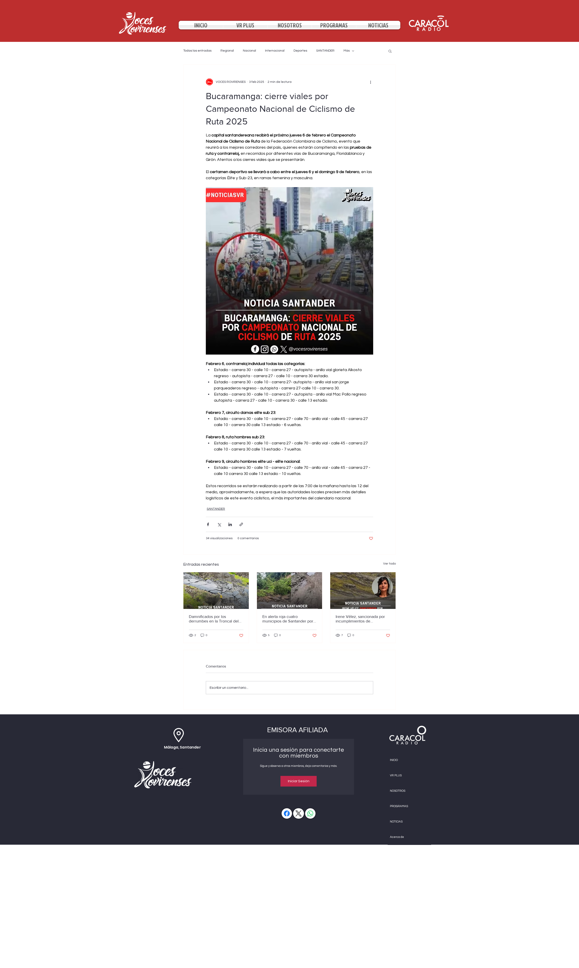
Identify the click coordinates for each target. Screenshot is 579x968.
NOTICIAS (396, 821)
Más (347, 50)
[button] (390, 51)
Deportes (300, 50)
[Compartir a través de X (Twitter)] (219, 524)
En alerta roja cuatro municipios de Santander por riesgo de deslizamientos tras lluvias (288, 618)
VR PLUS (396, 775)
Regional (227, 50)
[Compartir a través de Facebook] (208, 524)
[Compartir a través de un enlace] (241, 524)
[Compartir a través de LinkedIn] (230, 524)
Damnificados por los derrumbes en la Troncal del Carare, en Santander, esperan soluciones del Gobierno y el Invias (216, 618)
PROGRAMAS (399, 806)
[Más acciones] (370, 82)
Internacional (275, 50)
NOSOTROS (397, 790)
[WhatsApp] (310, 813)
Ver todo (389, 563)
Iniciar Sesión (298, 781)
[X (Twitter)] (298, 813)
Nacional (249, 50)
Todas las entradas (197, 50)
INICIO (394, 760)
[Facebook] (287, 813)
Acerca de (397, 837)
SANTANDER (325, 50)
